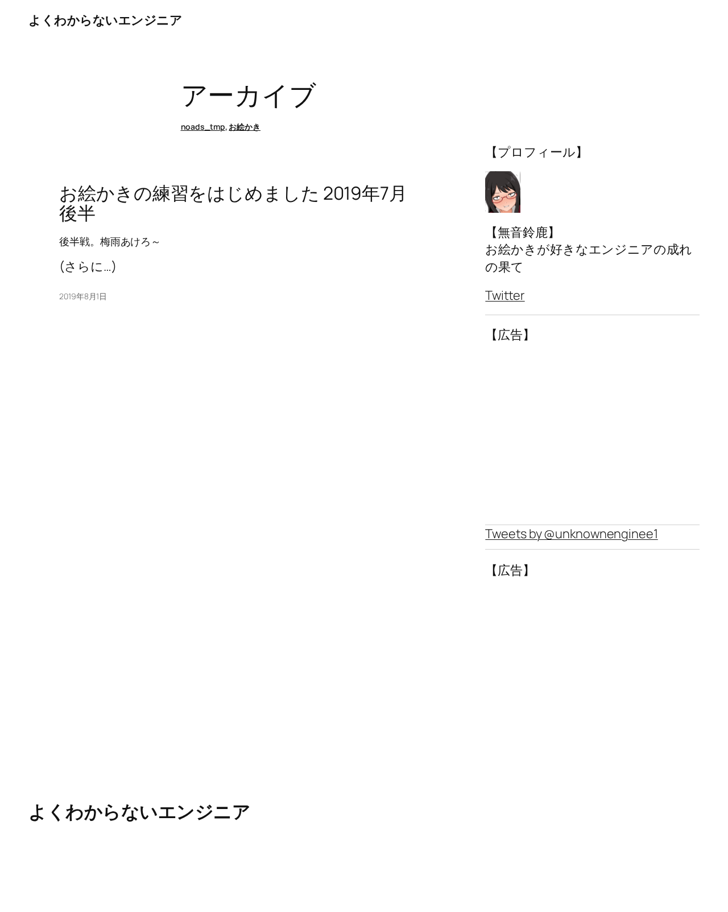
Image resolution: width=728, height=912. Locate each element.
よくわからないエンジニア (105, 19)
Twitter (504, 295)
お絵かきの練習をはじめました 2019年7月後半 (233, 203)
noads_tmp (203, 126)
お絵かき (244, 126)
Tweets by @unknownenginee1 (571, 533)
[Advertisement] (592, 434)
